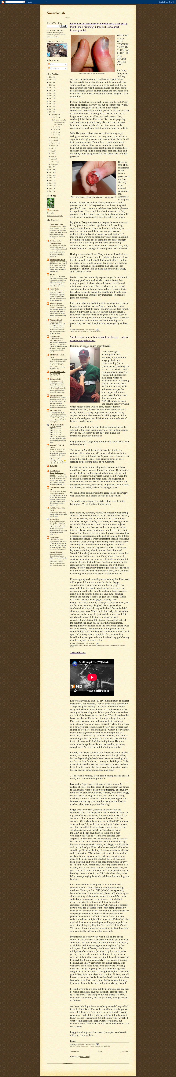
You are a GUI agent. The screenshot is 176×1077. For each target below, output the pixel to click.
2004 (51, 188)
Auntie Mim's (54, 537)
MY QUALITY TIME (57, 425)
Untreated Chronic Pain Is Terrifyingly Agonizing (57, 450)
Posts (51, 64)
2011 (51, 170)
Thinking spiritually (56, 320)
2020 (51, 93)
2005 (51, 186)
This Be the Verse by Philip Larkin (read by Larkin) (58, 492)
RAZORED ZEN (55, 410)
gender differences (90, 645)
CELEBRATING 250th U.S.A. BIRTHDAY (56, 339)
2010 (51, 172)
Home (100, 1051)
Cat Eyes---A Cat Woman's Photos (55, 242)
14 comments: (90, 1044)
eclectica (52, 274)
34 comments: (90, 329)
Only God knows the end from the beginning (57, 306)
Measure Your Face (56, 226)
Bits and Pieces (54, 519)
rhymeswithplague (56, 303)
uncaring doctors (104, 1046)
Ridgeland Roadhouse (56, 554)
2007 (51, 180)
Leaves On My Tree (56, 224)
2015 (51, 106)
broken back (94, 1046)
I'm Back (52, 427)
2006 (51, 183)
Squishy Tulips (54, 289)
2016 (51, 104)
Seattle (52, 291)
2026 (51, 77)
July (52, 148)
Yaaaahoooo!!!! (78, 652)
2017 (51, 101)
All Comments (54, 68)
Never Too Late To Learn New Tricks (57, 522)
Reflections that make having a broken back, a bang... (59, 122)
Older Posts (125, 1051)
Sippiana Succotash (56, 552)
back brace (78, 645)
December (54, 114)
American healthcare (81, 1046)
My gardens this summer (57, 376)
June (52, 151)
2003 (51, 191)
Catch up (52, 262)
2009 (51, 175)
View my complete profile (55, 216)
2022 (51, 88)
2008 (51, 178)
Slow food (53, 539)
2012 (51, 167)
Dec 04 (55, 132)
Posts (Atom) (85, 1056)
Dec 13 (55, 117)
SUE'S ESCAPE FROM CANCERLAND (57, 373)
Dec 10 (55, 127)
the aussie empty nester (57, 260)
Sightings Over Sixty (56, 396)
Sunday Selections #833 (57, 381)
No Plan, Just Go (55, 245)
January (53, 164)
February (54, 162)
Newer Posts (74, 1051)
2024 (51, 82)
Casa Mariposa (55, 471)
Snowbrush (56, 12)
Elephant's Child (55, 379)
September (54, 143)
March (53, 159)
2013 (51, 112)
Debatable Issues (55, 398)
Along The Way (55, 336)
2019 (51, 96)
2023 (51, 85)
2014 (51, 109)
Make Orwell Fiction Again (58, 512)
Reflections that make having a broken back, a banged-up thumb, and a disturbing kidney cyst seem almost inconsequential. (98, 27)
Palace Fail (53, 276)
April (53, 156)
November (54, 137)
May (52, 153)
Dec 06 (55, 129)
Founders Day (54, 322)
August (53, 145)
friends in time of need (82, 331)
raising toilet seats (103, 645)
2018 (51, 98)
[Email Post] (97, 329)
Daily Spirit (53, 466)
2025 (51, 80)
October (53, 140)
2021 (51, 90)
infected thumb (96, 331)
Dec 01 (55, 135)
